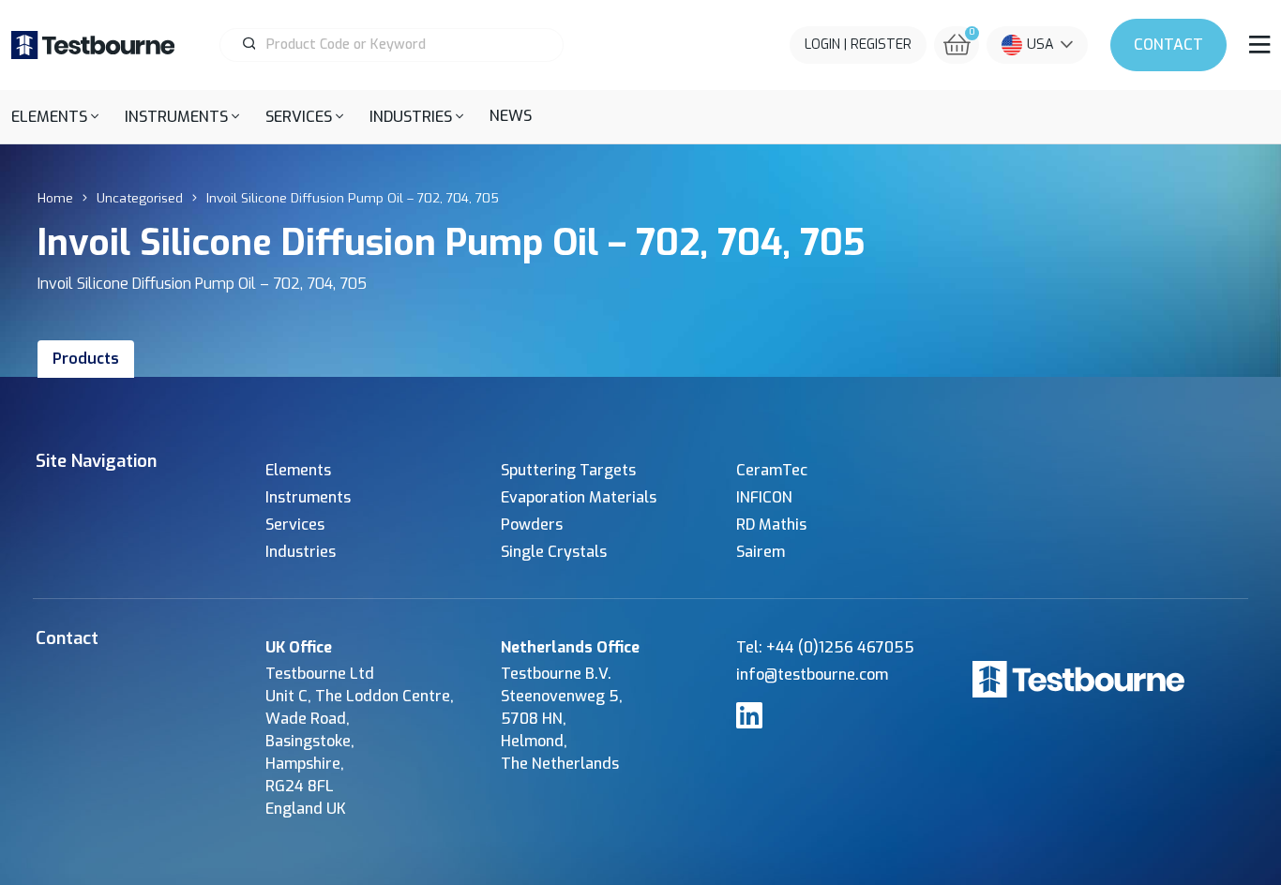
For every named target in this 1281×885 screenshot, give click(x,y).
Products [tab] (86, 358)
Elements (298, 470)
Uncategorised (140, 197)
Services (294, 524)
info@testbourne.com (812, 674)
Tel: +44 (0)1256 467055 (825, 647)
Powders (532, 524)
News (511, 116)
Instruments (308, 497)
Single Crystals (554, 552)
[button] (54, 117)
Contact (1168, 44)
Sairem (760, 552)
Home (55, 197)
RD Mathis (771, 524)
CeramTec (771, 470)
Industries (300, 552)
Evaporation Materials (578, 497)
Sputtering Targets (568, 470)
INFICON (764, 497)
